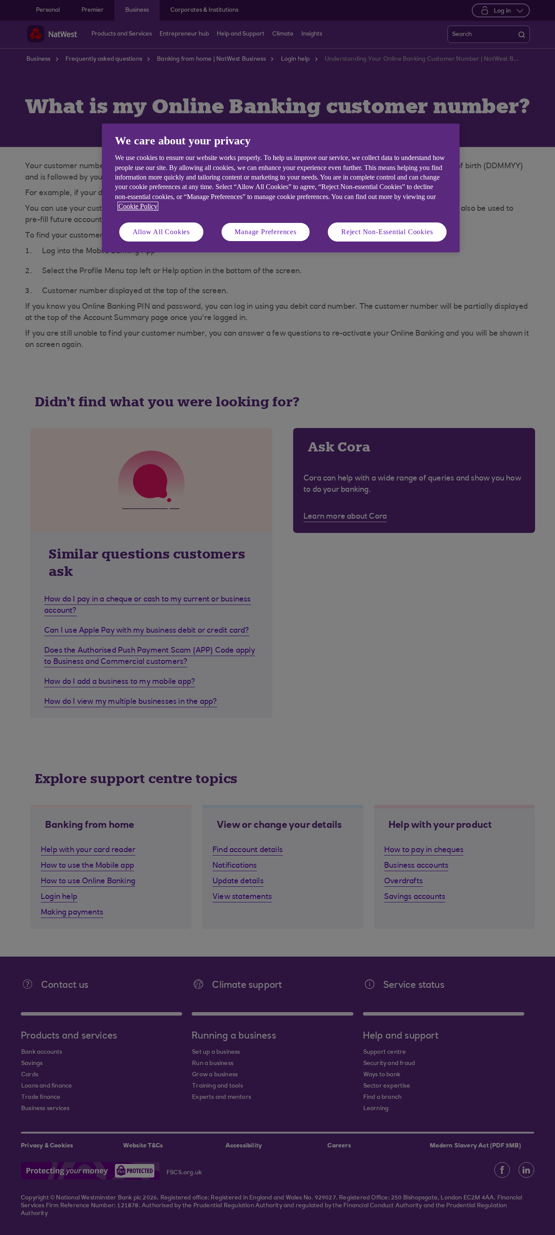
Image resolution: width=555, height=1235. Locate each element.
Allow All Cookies (161, 231)
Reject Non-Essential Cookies (387, 231)
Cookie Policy (137, 206)
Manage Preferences (265, 231)
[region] (281, 188)
